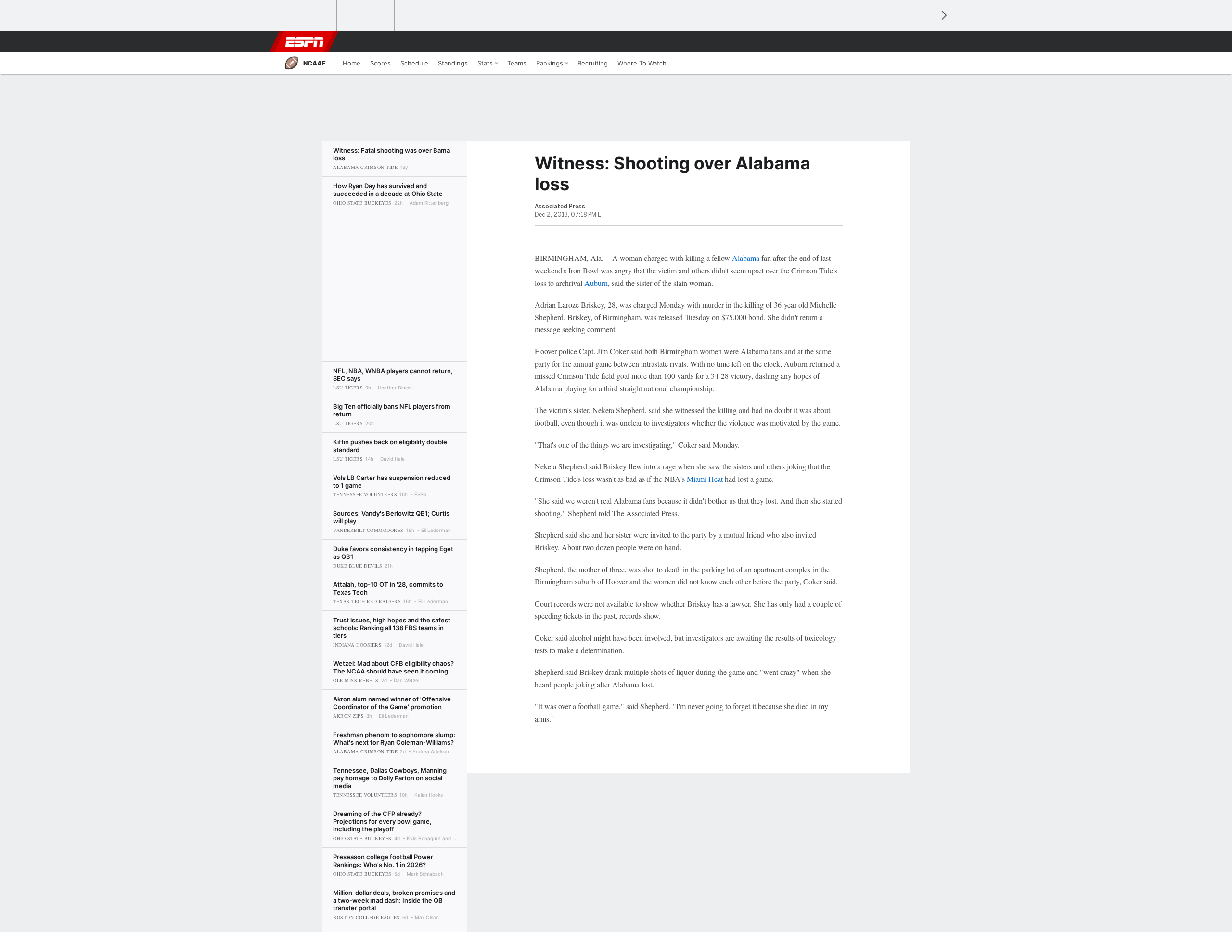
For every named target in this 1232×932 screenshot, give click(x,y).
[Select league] (308, 16)
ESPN (304, 41)
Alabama (745, 258)
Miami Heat (705, 479)
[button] (922, 41)
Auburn (596, 283)
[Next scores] (943, 15)
